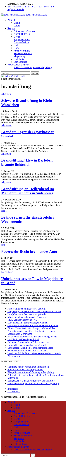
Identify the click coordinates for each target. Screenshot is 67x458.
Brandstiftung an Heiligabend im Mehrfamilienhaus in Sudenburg (27, 191)
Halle (16, 45)
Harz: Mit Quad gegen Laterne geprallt (26, 345)
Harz (16, 48)
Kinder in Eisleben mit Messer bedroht (26, 308)
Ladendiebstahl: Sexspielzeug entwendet (27, 322)
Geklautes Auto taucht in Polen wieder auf (28, 342)
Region (11, 28)
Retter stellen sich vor (18, 64)
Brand (17, 22)
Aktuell (11, 20)
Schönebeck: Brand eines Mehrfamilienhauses (30, 347)
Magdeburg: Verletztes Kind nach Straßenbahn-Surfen (34, 311)
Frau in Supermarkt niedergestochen (25, 369)
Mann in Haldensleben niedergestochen (26, 317)
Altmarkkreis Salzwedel (25, 31)
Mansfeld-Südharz (23, 53)
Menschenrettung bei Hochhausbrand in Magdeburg (33, 383)
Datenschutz (13, 391)
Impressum (12, 388)
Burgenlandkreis (22, 39)
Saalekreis (19, 59)
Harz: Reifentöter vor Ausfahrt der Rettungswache (32, 336)
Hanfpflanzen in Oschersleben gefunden (27, 314)
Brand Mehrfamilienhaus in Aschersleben (27, 350)
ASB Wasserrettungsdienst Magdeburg (33, 67)
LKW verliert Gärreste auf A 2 (22, 320)
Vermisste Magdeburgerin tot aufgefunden (28, 366)
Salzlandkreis (20, 62)
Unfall (17, 25)
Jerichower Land (22, 50)
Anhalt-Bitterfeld (22, 34)
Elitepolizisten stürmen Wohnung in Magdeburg (31, 372)
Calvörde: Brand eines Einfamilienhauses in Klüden (32, 325)
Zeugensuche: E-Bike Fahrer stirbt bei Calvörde (31, 380)
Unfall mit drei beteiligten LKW (23, 339)
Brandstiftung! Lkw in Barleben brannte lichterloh (27, 162)
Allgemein (6, 94)
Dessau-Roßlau (21, 42)
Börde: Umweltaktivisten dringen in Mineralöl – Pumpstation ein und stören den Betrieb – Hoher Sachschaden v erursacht (31, 331)
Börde (17, 36)
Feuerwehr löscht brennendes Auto (29, 251)
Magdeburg (19, 56)
